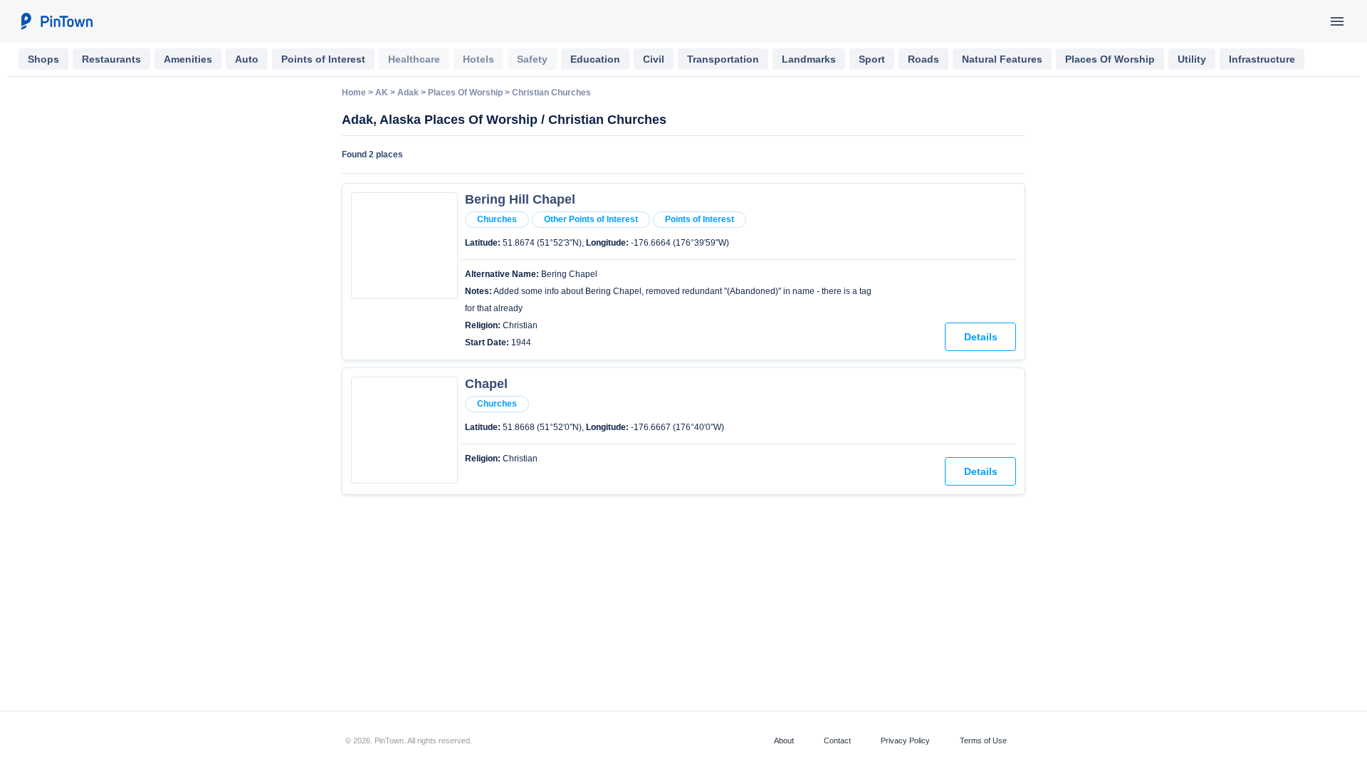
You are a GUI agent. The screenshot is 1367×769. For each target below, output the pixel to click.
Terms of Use (983, 740)
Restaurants (111, 59)
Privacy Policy (905, 740)
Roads (923, 59)
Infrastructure (1262, 59)
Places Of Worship (1110, 59)
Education (595, 59)
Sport (872, 59)
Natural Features (1002, 59)
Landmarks (809, 59)
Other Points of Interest (591, 219)
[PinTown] (56, 21)
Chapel (486, 384)
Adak (408, 93)
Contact (837, 740)
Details (980, 336)
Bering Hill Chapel (520, 199)
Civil (653, 59)
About (784, 740)
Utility (1192, 59)
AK (381, 93)
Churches (497, 219)
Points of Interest (323, 59)
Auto (246, 59)
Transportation (723, 59)
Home (354, 93)
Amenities (188, 59)
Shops (43, 59)
